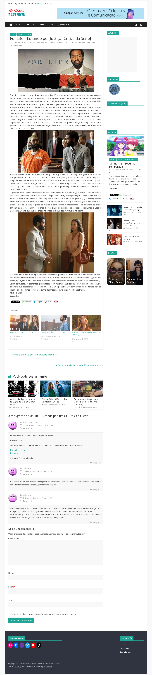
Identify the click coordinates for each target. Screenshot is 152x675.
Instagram (14, 453)
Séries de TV (96, 42)
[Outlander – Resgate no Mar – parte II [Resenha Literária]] (87, 382)
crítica (63, 42)
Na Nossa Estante (38, 42)
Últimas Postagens (24, 34)
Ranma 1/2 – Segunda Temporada (122, 165)
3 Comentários (52, 42)
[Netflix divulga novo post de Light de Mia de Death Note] (23, 382)
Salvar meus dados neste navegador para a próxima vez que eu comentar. (44, 614)
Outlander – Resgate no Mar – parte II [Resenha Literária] (86, 402)
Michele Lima (76, 42)
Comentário (14, 538)
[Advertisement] (122, 54)
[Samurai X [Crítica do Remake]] (114, 235)
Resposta (97, 462)
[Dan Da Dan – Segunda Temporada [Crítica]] (114, 206)
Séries (43, 25)
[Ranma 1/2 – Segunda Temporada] (125, 137)
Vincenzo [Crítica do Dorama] (21, 332)
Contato (123, 644)
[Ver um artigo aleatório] (141, 24)
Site (10, 600)
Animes (52, 25)
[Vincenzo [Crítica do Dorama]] (24, 323)
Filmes (26, 25)
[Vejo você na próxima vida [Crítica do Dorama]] (86, 323)
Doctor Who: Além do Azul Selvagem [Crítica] (55, 400)
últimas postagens (16, 45)
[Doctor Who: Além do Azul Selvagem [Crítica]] (55, 382)
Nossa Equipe (125, 648)
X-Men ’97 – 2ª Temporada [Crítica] (50, 3)
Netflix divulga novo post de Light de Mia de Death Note (22, 402)
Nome (11, 573)
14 (96, 407)
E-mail (11, 587)
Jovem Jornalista (17, 450)
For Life (68, 42)
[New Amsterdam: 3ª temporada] (55, 323)
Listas (35, 25)
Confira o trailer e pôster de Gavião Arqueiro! (32, 354)
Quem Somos (63, 25)
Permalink (27, 428)
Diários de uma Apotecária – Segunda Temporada (132, 223)
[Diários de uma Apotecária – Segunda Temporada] (114, 220)
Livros (18, 25)
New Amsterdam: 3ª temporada (53, 332)
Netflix (84, 42)
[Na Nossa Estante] (11, 24)
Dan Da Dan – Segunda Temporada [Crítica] (133, 208)
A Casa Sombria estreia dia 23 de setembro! (79, 365)
